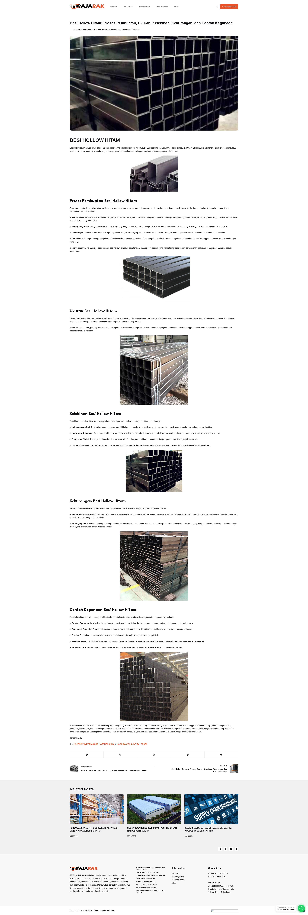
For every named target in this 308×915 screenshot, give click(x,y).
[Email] (221, 755)
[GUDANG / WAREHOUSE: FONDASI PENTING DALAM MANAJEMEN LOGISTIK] (154, 809)
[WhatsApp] (188, 755)
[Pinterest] (154, 755)
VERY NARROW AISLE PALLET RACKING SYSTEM (150, 891)
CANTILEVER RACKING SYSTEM (147, 873)
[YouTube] (236, 849)
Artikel (136, 29)
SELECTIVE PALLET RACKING (146, 884)
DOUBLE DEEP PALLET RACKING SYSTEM (150, 876)
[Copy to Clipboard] (87, 755)
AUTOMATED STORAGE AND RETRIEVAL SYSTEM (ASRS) (150, 869)
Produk (127, 6)
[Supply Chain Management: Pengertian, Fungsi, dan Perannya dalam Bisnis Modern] (211, 809)
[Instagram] (231, 849)
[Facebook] (120, 755)
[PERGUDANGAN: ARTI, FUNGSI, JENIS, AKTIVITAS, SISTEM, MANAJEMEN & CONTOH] (97, 809)
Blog (176, 6)
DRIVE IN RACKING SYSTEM (145, 878)
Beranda (113, 6)
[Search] (217, 6)
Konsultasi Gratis (229, 7)
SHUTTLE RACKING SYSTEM (146, 887)
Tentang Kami (144, 6)
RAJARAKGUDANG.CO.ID (86, 744)
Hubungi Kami (162, 6)
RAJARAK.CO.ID (106, 744)
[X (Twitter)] (225, 849)
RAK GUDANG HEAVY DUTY (146, 881)
